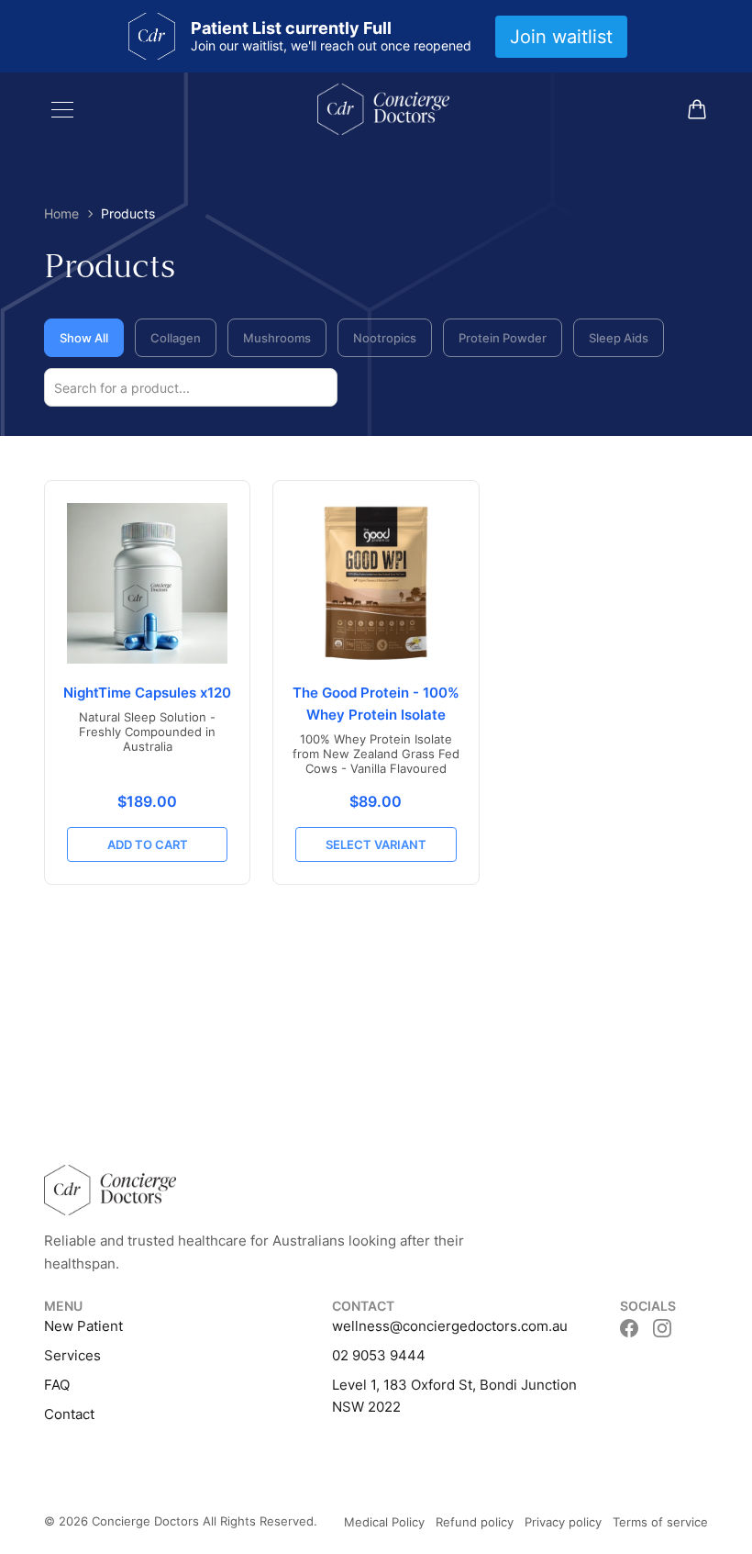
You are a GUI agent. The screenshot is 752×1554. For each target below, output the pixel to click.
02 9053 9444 (379, 1355)
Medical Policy (384, 1522)
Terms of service (660, 1522)
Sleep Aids (618, 337)
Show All (84, 337)
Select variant (376, 844)
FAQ (57, 1384)
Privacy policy (563, 1522)
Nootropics (384, 337)
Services (72, 1355)
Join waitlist (561, 37)
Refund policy (475, 1522)
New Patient (83, 1326)
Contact (69, 1414)
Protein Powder (503, 337)
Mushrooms (277, 337)
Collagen (175, 337)
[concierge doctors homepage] (383, 109)
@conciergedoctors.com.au (479, 1326)
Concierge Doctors (145, 1521)
